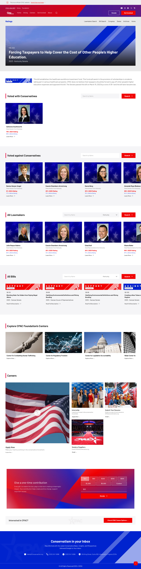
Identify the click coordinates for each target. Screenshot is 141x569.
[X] (131, 8)
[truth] (134, 8)
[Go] (136, 563)
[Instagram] (125, 8)
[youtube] (121, 8)
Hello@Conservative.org (35, 554)
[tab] (85, 479)
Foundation (25, 8)
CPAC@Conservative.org (82, 449)
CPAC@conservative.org (112, 414)
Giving (18, 8)
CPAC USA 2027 (10, 8)
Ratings (9, 21)
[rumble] (128, 8)
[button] (56, 13)
